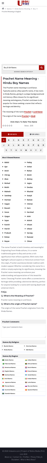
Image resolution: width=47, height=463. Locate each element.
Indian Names (32, 360)
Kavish (7, 224)
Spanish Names (33, 390)
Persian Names (9, 386)
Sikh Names (30, 350)
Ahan (6, 179)
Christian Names (31, 346)
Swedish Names (10, 393)
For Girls (35, 134)
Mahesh (7, 191)
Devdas (30, 187)
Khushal (30, 191)
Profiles (26, 457)
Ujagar (7, 216)
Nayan (6, 241)
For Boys (13, 134)
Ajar (6, 166)
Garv (29, 208)
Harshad (30, 212)
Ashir (29, 216)
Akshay (29, 179)
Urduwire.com (14, 451)
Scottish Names (10, 390)
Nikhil (6, 162)
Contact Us (17, 457)
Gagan (7, 204)
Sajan (6, 220)
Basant (7, 208)
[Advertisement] (23, 37)
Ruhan (29, 171)
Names (9, 9)
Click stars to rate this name (23, 122)
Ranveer (30, 237)
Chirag (7, 175)
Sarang (30, 233)
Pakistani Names (10, 364)
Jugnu (29, 183)
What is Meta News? (28, 459)
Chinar (29, 241)
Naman (29, 200)
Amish (29, 175)
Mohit (6, 187)
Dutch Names (32, 367)
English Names (9, 371)
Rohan (7, 237)
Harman (7, 200)
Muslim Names (8, 346)
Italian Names (32, 378)
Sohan (29, 166)
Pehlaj (29, 162)
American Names (10, 367)
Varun (6, 212)
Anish (6, 171)
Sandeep (7, 195)
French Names (32, 371)
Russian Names (33, 386)
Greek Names (32, 375)
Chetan (30, 204)
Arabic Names (9, 360)
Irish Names (8, 378)
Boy (34, 9)
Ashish (29, 220)
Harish (7, 229)
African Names (32, 364)
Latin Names (32, 382)
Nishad (7, 183)
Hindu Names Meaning (22, 9)
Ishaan (29, 224)
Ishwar (29, 229)
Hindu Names (8, 350)
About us (8, 457)
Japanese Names (10, 382)
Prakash (7, 233)
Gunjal (29, 195)
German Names (10, 375)
